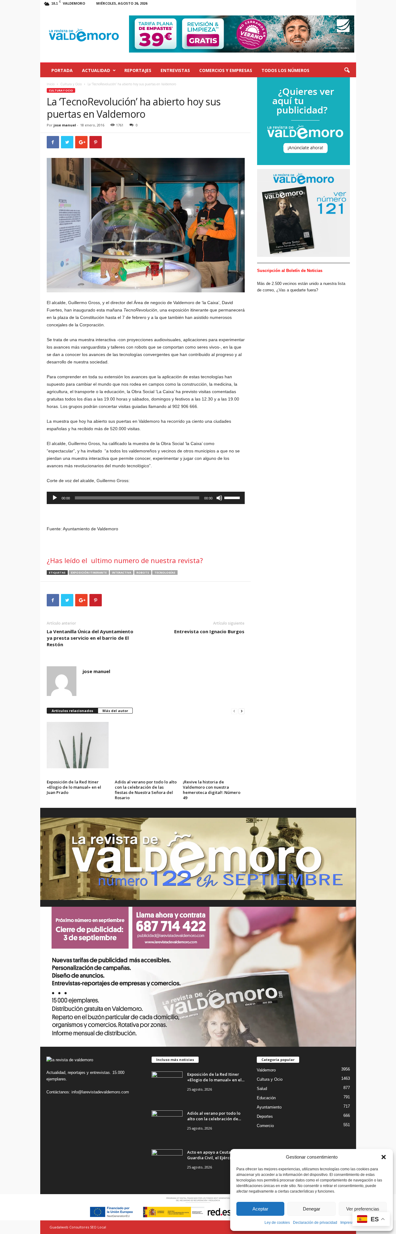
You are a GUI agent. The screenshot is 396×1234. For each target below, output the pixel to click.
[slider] (233, 497)
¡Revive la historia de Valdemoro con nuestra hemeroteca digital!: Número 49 (211, 789)
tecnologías (164, 572)
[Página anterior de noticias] (234, 711)
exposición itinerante (89, 572)
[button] (384, 1157)
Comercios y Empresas (225, 70)
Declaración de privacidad (315, 1222)
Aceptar (260, 1208)
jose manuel (65, 125)
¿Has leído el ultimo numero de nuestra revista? (125, 560)
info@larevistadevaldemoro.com (100, 1092)
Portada (62, 70)
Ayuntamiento (269, 1107)
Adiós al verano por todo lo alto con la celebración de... (214, 1116)
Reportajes (137, 70)
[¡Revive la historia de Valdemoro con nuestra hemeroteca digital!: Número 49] (214, 745)
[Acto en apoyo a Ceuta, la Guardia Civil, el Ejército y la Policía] (167, 1160)
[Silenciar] (219, 498)
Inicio (50, 84)
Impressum (349, 1222)
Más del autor (115, 710)
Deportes (265, 1116)
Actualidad (96, 70)
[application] (146, 498)
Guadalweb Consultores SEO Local (78, 1227)
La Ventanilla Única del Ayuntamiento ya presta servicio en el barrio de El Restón (90, 637)
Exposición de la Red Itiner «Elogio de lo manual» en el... (215, 1077)
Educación (266, 1098)
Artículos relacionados (72, 710)
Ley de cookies (277, 1222)
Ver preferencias (362, 1208)
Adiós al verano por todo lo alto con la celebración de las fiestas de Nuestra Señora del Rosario (146, 789)
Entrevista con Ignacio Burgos (209, 631)
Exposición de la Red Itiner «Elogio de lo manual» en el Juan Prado (74, 787)
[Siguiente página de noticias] (242, 711)
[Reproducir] (55, 498)
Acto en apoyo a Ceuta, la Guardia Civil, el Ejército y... (214, 1154)
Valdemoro (266, 1070)
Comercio (265, 1125)
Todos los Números (285, 70)
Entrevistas (175, 70)
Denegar (311, 1208)
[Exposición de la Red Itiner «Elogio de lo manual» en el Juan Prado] (78, 745)
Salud (262, 1088)
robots (142, 572)
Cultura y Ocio (71, 84)
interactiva (121, 572)
